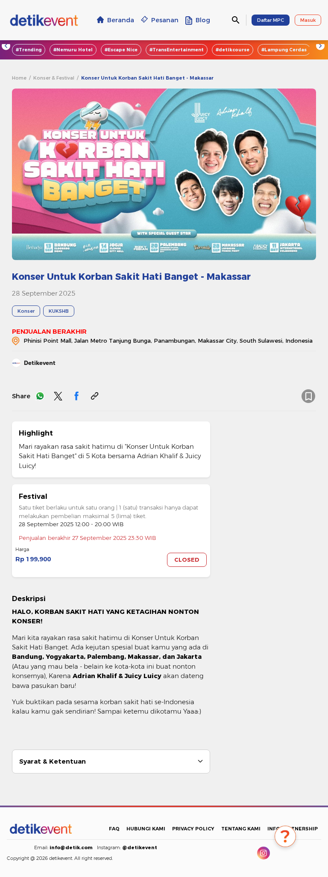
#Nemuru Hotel (73, 50)
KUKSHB (59, 311)
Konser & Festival (53, 78)
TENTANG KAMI (241, 829)
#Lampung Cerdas (284, 50)
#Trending (28, 50)
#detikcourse (232, 50)
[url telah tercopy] (94, 396)
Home (19, 78)
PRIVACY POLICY (193, 829)
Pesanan (165, 20)
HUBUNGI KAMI (145, 829)
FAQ (114, 829)
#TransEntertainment (176, 50)
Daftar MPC (270, 20)
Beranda (120, 20)
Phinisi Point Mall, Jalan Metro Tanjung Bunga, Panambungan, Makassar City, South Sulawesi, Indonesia (168, 340)
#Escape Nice (121, 50)
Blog (203, 20)
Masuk (308, 20)
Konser (26, 311)
